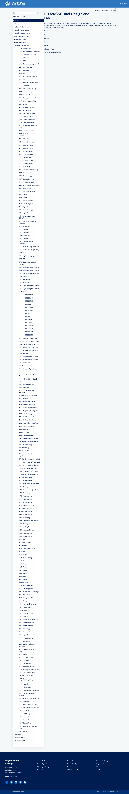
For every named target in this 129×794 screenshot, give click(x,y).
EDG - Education (24, 235)
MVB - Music (23, 561)
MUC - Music (23, 539)
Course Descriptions (22, 45)
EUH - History (23, 353)
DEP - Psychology (24, 207)
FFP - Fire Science (25, 363)
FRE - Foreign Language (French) (27, 375)
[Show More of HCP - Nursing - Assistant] (18, 404)
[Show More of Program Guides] (14, 42)
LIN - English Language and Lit (29, 468)
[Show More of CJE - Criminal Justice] (18, 151)
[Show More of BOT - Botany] (18, 104)
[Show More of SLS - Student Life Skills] (18, 675)
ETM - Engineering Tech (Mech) (29, 344)
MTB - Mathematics (25, 533)
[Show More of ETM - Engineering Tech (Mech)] (18, 344)
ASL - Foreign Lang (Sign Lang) (29, 82)
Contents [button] (16, 21)
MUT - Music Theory (25, 558)
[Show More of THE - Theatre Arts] (18, 716)
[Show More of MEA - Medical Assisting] (18, 505)
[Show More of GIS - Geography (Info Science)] (18, 395)
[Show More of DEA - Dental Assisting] (18, 200)
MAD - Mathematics (25, 480)
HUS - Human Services (26, 435)
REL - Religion (23, 654)
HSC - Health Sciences (26, 426)
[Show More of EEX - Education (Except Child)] (18, 249)
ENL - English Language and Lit (29, 273)
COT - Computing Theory (27, 179)
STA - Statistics (24, 701)
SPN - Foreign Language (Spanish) (27, 694)
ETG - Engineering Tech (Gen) (29, 338)
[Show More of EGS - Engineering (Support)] (18, 255)
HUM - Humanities (25, 429)
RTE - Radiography (25, 663)
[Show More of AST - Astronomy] (18, 85)
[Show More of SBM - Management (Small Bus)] (18, 669)
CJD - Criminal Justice (26, 148)
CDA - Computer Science (27, 119)
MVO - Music (23, 567)
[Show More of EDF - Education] (18, 232)
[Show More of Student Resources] (14, 39)
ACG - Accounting (25, 48)
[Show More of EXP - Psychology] (18, 279)
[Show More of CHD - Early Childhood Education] (18, 133)
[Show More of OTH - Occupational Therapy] (18, 597)
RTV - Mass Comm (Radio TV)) (28, 666)
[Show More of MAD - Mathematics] (18, 480)
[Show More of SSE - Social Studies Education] (18, 698)
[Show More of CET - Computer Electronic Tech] (18, 125)
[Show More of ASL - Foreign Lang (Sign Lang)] (18, 82)
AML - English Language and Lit (29, 64)
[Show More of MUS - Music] (18, 554)
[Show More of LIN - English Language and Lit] (18, 468)
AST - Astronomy (24, 85)
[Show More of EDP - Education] (18, 238)
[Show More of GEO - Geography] (18, 387)
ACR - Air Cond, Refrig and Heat (29, 51)
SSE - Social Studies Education (29, 698)
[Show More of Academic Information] (14, 33)
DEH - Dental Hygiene (26, 204)
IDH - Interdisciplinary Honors (28, 438)
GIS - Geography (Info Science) (29, 395)
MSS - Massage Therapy (27, 530)
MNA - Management (25, 524)
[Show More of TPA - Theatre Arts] (18, 719)
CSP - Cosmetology (25, 188)
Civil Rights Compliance (45, 767)
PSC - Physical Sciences (26, 638)
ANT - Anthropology (25, 67)
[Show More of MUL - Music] (18, 545)
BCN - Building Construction (28, 95)
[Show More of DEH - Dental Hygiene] (18, 203)
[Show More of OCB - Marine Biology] (18, 585)
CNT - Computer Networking (28, 170)
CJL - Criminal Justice (26, 160)
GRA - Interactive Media (27, 401)
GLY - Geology (23, 398)
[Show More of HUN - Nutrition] (18, 432)
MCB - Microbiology (25, 502)
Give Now (70, 767)
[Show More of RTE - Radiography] (18, 663)
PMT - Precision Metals (26, 622)
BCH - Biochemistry (25, 92)
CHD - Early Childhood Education (26, 135)
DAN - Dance (23, 197)
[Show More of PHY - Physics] (18, 616)
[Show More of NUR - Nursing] (18, 582)
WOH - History (23, 731)
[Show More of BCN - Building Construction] (18, 94)
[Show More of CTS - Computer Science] (18, 191)
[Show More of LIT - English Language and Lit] (18, 474)
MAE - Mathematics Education (29, 483)
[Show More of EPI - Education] (18, 276)
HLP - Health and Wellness (27, 420)
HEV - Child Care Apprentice (28, 407)
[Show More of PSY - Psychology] (18, 641)
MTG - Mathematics (25, 536)
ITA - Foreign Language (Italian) (29, 459)
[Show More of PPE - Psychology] (18, 628)
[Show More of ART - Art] (18, 79)
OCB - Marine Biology (26, 585)
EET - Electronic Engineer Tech (29, 246)
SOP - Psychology (24, 684)
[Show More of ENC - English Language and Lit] (18, 267)
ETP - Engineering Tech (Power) (29, 347)
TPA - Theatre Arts (25, 720)
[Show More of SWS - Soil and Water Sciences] (18, 707)
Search (24, 16)
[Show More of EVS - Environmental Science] (18, 359)
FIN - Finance (23, 366)
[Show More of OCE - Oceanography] (18, 588)
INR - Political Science (26, 451)
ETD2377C (28, 319)
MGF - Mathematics (25, 511)
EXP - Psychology (24, 279)
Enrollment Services (22, 36)
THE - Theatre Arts (25, 717)
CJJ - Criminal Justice (26, 154)
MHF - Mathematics (25, 514)
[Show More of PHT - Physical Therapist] (18, 613)
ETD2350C (29, 301)
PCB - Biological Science (27, 601)
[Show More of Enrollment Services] (14, 36)
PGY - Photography (25, 607)
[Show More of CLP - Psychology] (18, 166)
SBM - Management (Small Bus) (29, 670)
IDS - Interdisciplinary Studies (28, 441)
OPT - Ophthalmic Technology (29, 592)
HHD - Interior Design (26, 414)
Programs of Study (21, 24)
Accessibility (41, 761)
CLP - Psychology (24, 166)
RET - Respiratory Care (26, 657)
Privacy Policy (41, 770)
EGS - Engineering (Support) (28, 256)
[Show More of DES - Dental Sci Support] (18, 209)
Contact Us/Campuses (103, 761)
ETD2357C (29, 304)
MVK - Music (23, 564)
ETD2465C (29, 329)
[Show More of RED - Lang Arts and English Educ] (18, 649)
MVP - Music (23, 570)
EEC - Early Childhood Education (26, 242)
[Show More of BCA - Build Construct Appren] (18, 88)
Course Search (71, 761)
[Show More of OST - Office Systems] (18, 594)
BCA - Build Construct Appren (28, 89)
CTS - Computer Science (27, 191)
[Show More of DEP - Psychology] (18, 206)
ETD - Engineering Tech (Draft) (29, 289)
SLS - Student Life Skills (26, 676)
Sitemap (99, 767)
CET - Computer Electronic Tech (28, 127)
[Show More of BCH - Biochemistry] (18, 91)
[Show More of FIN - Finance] (18, 365)
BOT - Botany (23, 104)
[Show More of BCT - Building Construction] (18, 97)
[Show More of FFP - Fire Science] (18, 362)
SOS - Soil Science (25, 687)
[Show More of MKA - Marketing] (18, 517)
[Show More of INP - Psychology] (18, 447)
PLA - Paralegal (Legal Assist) (28, 619)
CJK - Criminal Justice (26, 157)
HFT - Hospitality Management (29, 411)
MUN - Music (23, 551)
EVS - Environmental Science (28, 359)
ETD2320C (29, 295)
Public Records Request (74, 770)
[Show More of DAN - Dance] (18, 197)
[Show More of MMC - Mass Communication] (18, 520)
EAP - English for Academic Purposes (27, 222)
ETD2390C (29, 322)
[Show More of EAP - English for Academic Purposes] (18, 221)
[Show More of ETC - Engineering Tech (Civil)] (18, 285)
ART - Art (22, 79)
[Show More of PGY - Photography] (18, 607)
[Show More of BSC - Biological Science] (18, 107)
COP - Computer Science (27, 173)
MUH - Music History (25, 542)
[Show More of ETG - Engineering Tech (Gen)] (18, 338)
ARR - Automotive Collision (28, 76)
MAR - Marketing (24, 493)
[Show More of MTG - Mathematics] (18, 536)
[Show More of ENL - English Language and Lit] (18, 273)
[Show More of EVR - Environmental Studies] (18, 356)
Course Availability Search (52, 52)
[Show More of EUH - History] (18, 353)
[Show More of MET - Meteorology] (18, 508)
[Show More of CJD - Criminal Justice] (18, 148)
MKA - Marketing (24, 517)
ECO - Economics (24, 226)
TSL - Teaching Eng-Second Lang (28, 727)
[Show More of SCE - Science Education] (18, 672)
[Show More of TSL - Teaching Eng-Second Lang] (18, 726)
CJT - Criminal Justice (26, 163)
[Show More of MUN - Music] (18, 551)
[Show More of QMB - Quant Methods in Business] (18, 644)
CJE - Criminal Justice (26, 151)
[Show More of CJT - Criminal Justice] (18, 163)
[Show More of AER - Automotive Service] (18, 54)
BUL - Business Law (25, 110)
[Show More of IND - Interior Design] (18, 444)
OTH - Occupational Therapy (28, 598)
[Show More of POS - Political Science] (18, 625)
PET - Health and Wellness (27, 604)
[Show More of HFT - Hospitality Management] (18, 410)
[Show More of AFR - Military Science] (18, 57)
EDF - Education (24, 232)
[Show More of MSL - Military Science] (18, 526)
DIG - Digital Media (25, 213)
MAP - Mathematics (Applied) (28, 490)
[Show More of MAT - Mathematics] (18, 499)
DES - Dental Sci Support (27, 210)
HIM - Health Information (27, 417)
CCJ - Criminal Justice (26, 116)
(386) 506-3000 (11, 776)
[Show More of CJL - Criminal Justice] (18, 160)
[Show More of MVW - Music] (18, 579)
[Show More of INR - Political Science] (18, 450)
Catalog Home (20, 740)
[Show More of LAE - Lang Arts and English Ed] (18, 465)
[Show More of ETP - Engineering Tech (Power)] (18, 347)
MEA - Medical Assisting (27, 505)
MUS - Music (23, 554)
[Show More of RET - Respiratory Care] (18, 657)
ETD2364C (29, 307)
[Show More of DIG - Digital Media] (18, 212)
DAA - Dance (23, 194)
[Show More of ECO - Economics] (18, 226)
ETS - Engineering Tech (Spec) (29, 350)
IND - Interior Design (25, 445)
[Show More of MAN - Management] (18, 486)
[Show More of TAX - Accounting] (18, 713)
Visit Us (98, 770)
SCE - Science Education (27, 673)
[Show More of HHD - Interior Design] (18, 413)
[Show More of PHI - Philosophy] (18, 610)
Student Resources (21, 39)
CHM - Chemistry (24, 139)
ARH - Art (22, 73)
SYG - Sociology (24, 710)
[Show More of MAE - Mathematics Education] (18, 483)
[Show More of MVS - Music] (18, 573)
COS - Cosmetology (25, 176)
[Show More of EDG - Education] (18, 235)
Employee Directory (102, 764)
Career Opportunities (44, 764)
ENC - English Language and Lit (29, 267)
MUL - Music (23, 545)
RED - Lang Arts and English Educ (28, 650)
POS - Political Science (26, 626)
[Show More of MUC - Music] (18, 539)
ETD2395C (29, 326)
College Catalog (72, 764)
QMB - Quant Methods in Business (27, 645)
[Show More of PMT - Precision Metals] (18, 622)
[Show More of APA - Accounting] (18, 70)
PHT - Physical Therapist (27, 613)
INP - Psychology (24, 448)
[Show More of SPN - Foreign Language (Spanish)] (18, 693)
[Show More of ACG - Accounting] (18, 48)
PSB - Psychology (24, 635)
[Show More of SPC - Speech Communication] (18, 690)
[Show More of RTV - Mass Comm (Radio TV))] (18, 666)
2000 (24, 292)
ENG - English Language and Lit (29, 270)
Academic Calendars (22, 30)
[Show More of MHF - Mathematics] (18, 514)
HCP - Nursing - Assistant (27, 404)
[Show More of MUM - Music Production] (18, 548)
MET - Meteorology (25, 508)
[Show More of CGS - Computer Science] (18, 130)
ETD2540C (29, 332)
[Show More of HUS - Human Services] (18, 435)
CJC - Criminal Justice (26, 145)
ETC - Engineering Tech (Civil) (29, 285)
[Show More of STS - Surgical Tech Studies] (18, 704)
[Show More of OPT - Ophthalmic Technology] (18, 591)
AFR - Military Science (26, 58)
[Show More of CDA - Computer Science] (18, 119)
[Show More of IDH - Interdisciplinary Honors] (18, 438)
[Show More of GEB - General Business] (18, 384)
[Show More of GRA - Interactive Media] (18, 401)
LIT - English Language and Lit (28, 474)
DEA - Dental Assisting (26, 200)
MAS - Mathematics (25, 496)
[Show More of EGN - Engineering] (18, 252)
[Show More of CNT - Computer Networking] (18, 169)
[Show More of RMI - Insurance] (18, 660)
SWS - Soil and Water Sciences (29, 707)
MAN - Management (25, 487)
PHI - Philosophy (24, 610)
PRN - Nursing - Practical (27, 632)
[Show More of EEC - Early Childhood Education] (18, 241)
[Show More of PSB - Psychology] (18, 634)
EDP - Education (24, 238)
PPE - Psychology (24, 629)
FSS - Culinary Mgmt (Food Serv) (28, 380)
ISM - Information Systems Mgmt (27, 455)
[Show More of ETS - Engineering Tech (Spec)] (18, 350)
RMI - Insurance (24, 660)
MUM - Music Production (27, 548)
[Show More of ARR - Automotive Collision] (18, 76)
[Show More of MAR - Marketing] (18, 492)
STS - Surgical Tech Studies (28, 704)
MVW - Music (23, 579)
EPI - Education (24, 276)
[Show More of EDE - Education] (18, 229)
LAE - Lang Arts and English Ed (29, 465)
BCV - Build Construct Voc (27, 101)
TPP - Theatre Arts (25, 723)
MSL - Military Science (26, 527)
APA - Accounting (24, 70)
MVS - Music (23, 573)
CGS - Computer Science (27, 131)
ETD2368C (29, 310)
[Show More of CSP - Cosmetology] (18, 188)
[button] (28, 11)
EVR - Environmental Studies (28, 356)
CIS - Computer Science (27, 142)
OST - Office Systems (26, 595)
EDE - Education (24, 229)
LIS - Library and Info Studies (28, 471)
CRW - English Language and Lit (29, 185)
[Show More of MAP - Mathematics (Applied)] (18, 489)
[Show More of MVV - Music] (18, 576)
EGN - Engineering (25, 253)
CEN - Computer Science (27, 122)
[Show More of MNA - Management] (18, 523)
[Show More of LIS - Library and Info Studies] (18, 471)
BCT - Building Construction (28, 98)
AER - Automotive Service (27, 55)
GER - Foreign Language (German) (27, 391)
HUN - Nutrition (24, 432)
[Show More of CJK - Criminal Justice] (18, 157)
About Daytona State (22, 27)
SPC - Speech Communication (29, 690)
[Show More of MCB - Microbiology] (18, 502)
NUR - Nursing (23, 582)
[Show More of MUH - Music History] (18, 542)
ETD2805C (29, 335)
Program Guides (20, 42)
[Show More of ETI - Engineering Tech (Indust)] (18, 341)
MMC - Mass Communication (28, 520)
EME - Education (24, 259)
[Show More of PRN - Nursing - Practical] (18, 631)
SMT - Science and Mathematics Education (26, 680)
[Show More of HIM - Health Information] (18, 416)
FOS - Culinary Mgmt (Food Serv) (28, 370)
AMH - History (23, 61)
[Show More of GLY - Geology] (18, 398)
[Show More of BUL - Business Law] (18, 110)
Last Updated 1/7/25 (18, 792)
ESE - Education (24, 282)
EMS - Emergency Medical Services (27, 263)
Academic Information (22, 33)
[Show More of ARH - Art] (18, 73)
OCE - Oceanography (26, 588)
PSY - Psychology (24, 641)
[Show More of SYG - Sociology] (18, 710)
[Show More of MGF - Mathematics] (18, 511)
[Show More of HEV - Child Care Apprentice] (18, 407)
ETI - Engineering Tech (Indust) (29, 341)
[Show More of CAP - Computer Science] (18, 113)
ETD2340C (29, 298)
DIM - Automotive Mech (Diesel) (27, 217)
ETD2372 (28, 316)
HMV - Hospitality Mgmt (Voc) (29, 423)
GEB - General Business (26, 384)
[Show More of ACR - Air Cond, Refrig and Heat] (18, 51)
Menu (122, 4)
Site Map (18, 734)
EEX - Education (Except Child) (29, 250)
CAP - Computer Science (27, 113)
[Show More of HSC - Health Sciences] (18, 426)
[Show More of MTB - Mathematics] (18, 533)
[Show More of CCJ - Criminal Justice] (18, 116)
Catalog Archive (20, 737)
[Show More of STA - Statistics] (18, 701)
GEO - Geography (24, 387)
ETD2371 (28, 313)
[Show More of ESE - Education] (18, 282)
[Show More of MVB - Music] (18, 560)
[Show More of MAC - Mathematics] (18, 477)
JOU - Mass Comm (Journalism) (29, 462)
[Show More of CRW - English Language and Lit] (18, 185)
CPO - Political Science (26, 182)
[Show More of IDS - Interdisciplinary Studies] (18, 441)
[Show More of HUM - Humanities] (18, 429)
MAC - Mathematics (25, 477)
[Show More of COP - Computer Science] (18, 172)
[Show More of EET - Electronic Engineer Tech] (18, 246)
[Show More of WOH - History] (18, 731)
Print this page (113, 8)
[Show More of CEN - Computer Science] (18, 122)
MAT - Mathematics (25, 499)
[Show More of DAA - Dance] (18, 194)
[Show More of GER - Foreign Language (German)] (18, 390)
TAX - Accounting (24, 714)
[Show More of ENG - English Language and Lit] (18, 270)
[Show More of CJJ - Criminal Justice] (18, 154)
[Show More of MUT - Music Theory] (18, 557)
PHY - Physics (23, 616)
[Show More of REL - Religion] (18, 654)
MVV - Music (23, 576)
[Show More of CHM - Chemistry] (18, 138)
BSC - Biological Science (27, 107)
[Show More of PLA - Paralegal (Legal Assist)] (18, 619)
